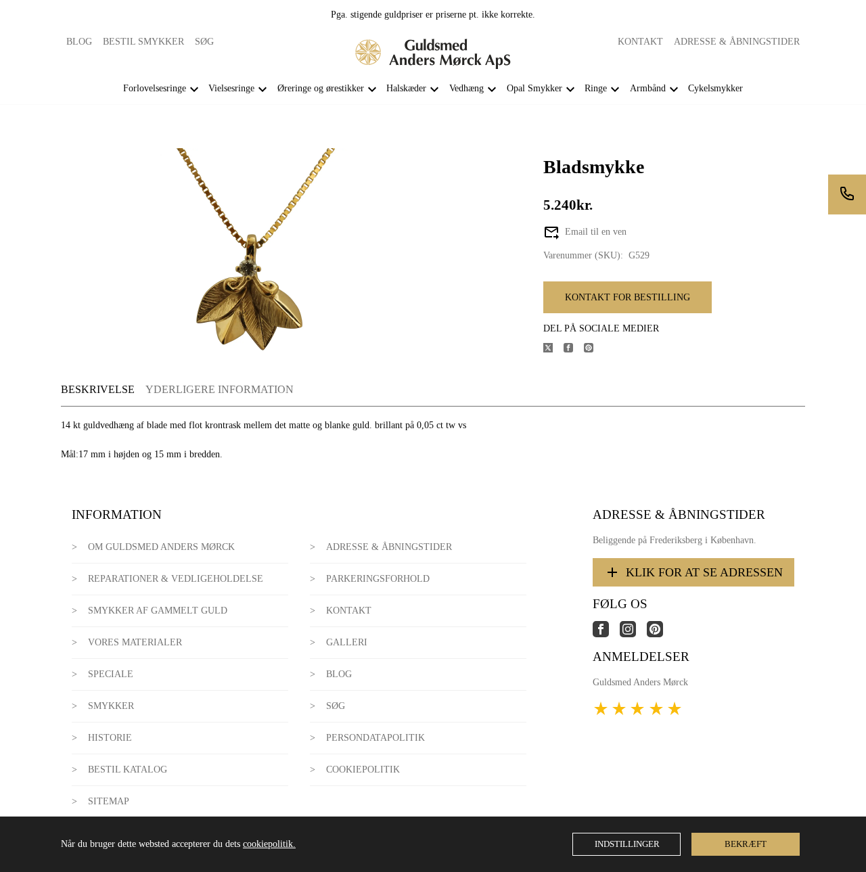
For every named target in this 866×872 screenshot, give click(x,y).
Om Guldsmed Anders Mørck (161, 547)
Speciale (110, 674)
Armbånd (648, 88)
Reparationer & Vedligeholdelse (175, 579)
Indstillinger (627, 844)
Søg (204, 42)
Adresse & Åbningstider (737, 42)
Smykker (111, 706)
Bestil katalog (127, 769)
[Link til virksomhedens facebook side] (606, 634)
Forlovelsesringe (154, 88)
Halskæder (406, 88)
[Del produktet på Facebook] (574, 349)
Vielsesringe (231, 88)
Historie (110, 738)
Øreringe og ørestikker (320, 88)
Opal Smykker (534, 88)
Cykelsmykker (715, 88)
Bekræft (746, 844)
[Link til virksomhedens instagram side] (633, 634)
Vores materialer (135, 642)
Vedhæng (466, 88)
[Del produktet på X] (553, 349)
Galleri (346, 642)
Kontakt (640, 42)
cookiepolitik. (269, 844)
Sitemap (108, 801)
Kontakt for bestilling (627, 297)
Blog (79, 42)
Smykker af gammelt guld (157, 610)
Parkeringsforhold (378, 579)
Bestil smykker (143, 42)
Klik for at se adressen (704, 572)
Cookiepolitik (363, 769)
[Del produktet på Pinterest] (594, 349)
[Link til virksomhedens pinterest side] (660, 634)
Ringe (596, 88)
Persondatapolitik (375, 738)
